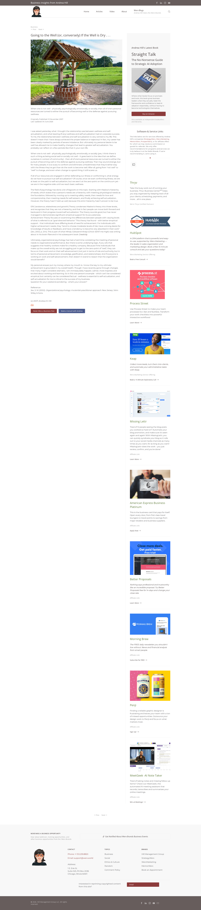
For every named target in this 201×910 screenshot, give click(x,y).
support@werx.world (83, 858)
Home (86, 11)
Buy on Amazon (148, 114)
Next (40, 29)
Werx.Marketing (162, 139)
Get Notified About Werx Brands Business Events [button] (126, 836)
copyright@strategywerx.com (145, 884)
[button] (147, 11)
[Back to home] (36, 11)
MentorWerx (135, 141)
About (124, 11)
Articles (99, 11)
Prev (34, 29)
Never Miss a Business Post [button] (43, 311)
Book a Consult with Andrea (72, 311)
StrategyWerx (149, 139)
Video (112, 11)
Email (143, 884)
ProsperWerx (146, 141)
